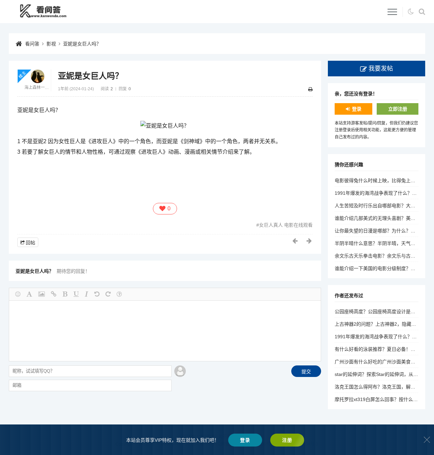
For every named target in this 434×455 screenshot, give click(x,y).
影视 (51, 43)
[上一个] (295, 241)
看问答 (32, 43)
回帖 (30, 242)
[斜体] (86, 294)
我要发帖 (381, 68)
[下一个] (310, 241)
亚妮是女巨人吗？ (82, 43)
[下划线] (76, 294)
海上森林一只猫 (37, 87)
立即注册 (397, 109)
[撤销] (96, 294)
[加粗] (65, 294)
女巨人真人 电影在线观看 (286, 225)
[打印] (310, 89)
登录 (356, 109)
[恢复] (108, 294)
